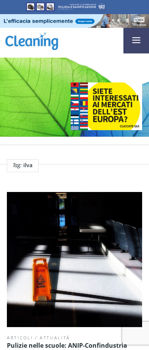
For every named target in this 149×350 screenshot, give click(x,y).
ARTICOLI (20, 337)
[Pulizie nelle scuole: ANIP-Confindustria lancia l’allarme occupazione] (74, 259)
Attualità (55, 337)
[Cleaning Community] (32, 40)
